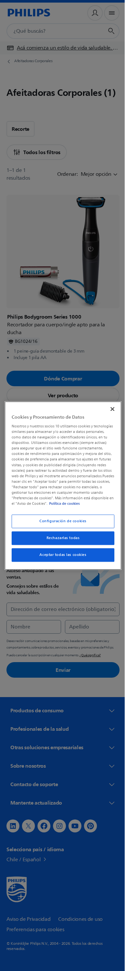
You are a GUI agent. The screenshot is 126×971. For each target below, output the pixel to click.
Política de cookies (42, 506)
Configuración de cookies (60, 524)
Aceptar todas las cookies (60, 558)
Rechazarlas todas (60, 541)
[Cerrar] (109, 406)
